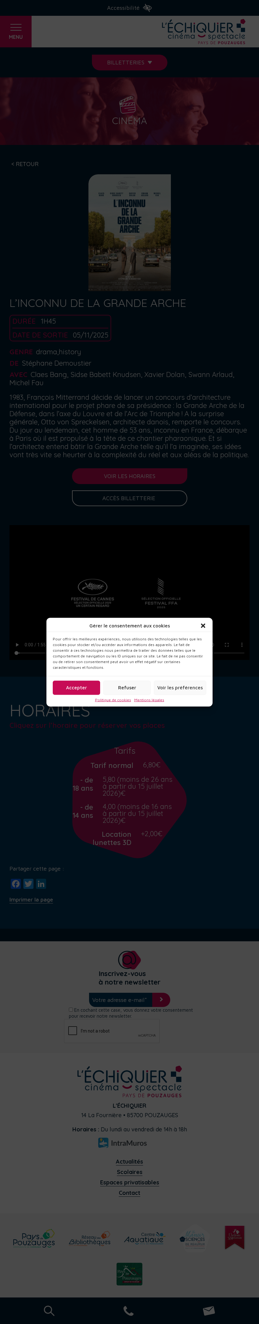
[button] (203, 625)
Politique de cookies (113, 700)
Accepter (76, 687)
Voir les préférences (180, 687)
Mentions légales (149, 700)
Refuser (127, 687)
